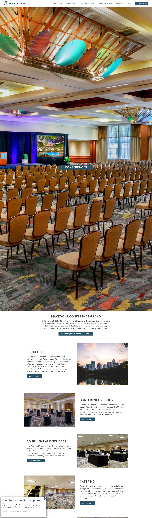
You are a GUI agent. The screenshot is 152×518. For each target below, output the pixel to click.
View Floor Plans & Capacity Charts (75, 334)
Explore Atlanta (120, 3)
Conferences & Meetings (87, 3)
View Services (34, 461)
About (129, 3)
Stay (54, 3)
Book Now (142, 3)
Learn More (86, 503)
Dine (61, 3)
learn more (33, 376)
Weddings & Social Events (105, 3)
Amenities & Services (71, 3)
